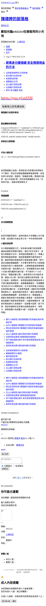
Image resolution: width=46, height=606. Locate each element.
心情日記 (21, 42)
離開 (14, 601)
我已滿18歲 (6, 601)
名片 (8, 52)
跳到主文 (5, 26)
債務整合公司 (12, 82)
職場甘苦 (20, 445)
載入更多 (5, 454)
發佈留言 (5, 469)
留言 (23, 438)
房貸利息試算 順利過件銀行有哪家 (21, 346)
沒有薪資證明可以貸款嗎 (16, 73)
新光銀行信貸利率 (14, 76)
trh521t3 (4, 425)
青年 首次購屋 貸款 (14, 90)
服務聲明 (26, 572)
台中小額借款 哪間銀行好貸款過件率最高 (24, 325)
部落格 (9, 50)
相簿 (8, 47)
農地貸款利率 (12, 356)
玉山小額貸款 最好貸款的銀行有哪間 (22, 334)
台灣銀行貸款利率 (14, 87)
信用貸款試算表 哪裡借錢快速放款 (21, 337)
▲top (3, 449)
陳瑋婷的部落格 (14, 19)
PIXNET (11, 570)
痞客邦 (17, 438)
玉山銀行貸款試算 (14, 84)
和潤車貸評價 (12, 79)
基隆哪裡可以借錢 (14, 353)
